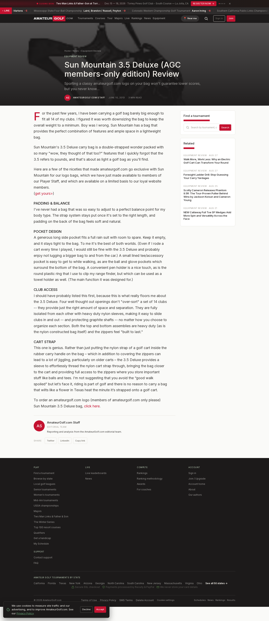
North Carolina (116, 583)
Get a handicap (42, 538)
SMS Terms (126, 600)
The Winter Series (44, 521)
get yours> (44, 193)
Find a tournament (44, 473)
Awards (141, 483)
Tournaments (85, 18)
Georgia (100, 583)
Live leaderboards (96, 473)
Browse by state (43, 478)
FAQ (36, 562)
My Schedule (41, 543)
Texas (62, 583)
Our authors (195, 494)
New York (74, 583)
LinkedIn (64, 440)
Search (225, 127)
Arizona (87, 583)
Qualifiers (39, 532)
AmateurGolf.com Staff (89, 97)
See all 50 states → (216, 583)
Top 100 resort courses (47, 527)
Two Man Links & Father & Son (51, 516)
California (39, 583)
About (191, 489)
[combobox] (208, 127)
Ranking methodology (149, 478)
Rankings (137, 18)
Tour (110, 18)
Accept (100, 609)
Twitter (50, 440)
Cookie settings (165, 600)
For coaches (144, 489)
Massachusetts (173, 583)
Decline (86, 609)
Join (231, 18)
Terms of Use (89, 600)
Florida (52, 583)
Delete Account (145, 600)
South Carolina (135, 583)
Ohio (199, 583)
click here (92, 406)
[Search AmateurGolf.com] (206, 18)
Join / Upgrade (197, 478)
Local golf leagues (44, 483)
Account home (196, 483)
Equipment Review (91, 50)
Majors (119, 18)
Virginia (189, 583)
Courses (100, 18)
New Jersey (154, 583)
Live (127, 18)
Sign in (219, 18)
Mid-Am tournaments (46, 500)
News (147, 18)
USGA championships (46, 505)
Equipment (159, 18)
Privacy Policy (108, 600)
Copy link (80, 440)
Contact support (43, 557)
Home (67, 50)
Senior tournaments (45, 489)
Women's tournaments (47, 494)
